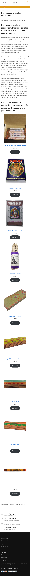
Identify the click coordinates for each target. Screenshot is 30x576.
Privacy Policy (5, 538)
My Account (4, 546)
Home (2, 10)
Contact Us (4, 549)
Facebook (4, 555)
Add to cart (15, 152)
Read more (15, 323)
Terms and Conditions (7, 541)
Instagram (4, 557)
